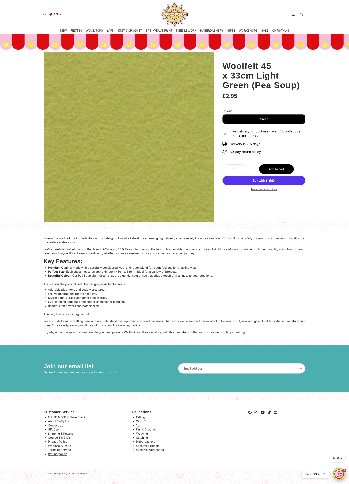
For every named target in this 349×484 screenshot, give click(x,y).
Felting (141, 417)
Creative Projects (147, 446)
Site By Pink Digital (77, 473)
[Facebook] (250, 412)
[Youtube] (262, 412)
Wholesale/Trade (59, 446)
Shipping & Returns (60, 433)
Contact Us (55, 425)
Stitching (142, 437)
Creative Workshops (150, 450)
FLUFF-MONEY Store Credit (67, 417)
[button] (339, 474)
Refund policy (57, 454)
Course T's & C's (59, 437)
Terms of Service (59, 450)
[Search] (45, 14)
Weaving (142, 433)
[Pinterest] (275, 412)
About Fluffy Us (58, 421)
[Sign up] (300, 368)
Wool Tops (143, 421)
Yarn (139, 425)
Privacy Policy (57, 441)
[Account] (293, 14)
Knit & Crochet (146, 429)
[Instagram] (256, 412)
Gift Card (54, 429)
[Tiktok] (269, 412)
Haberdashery (145, 441)
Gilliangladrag (59, 473)
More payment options (264, 189)
